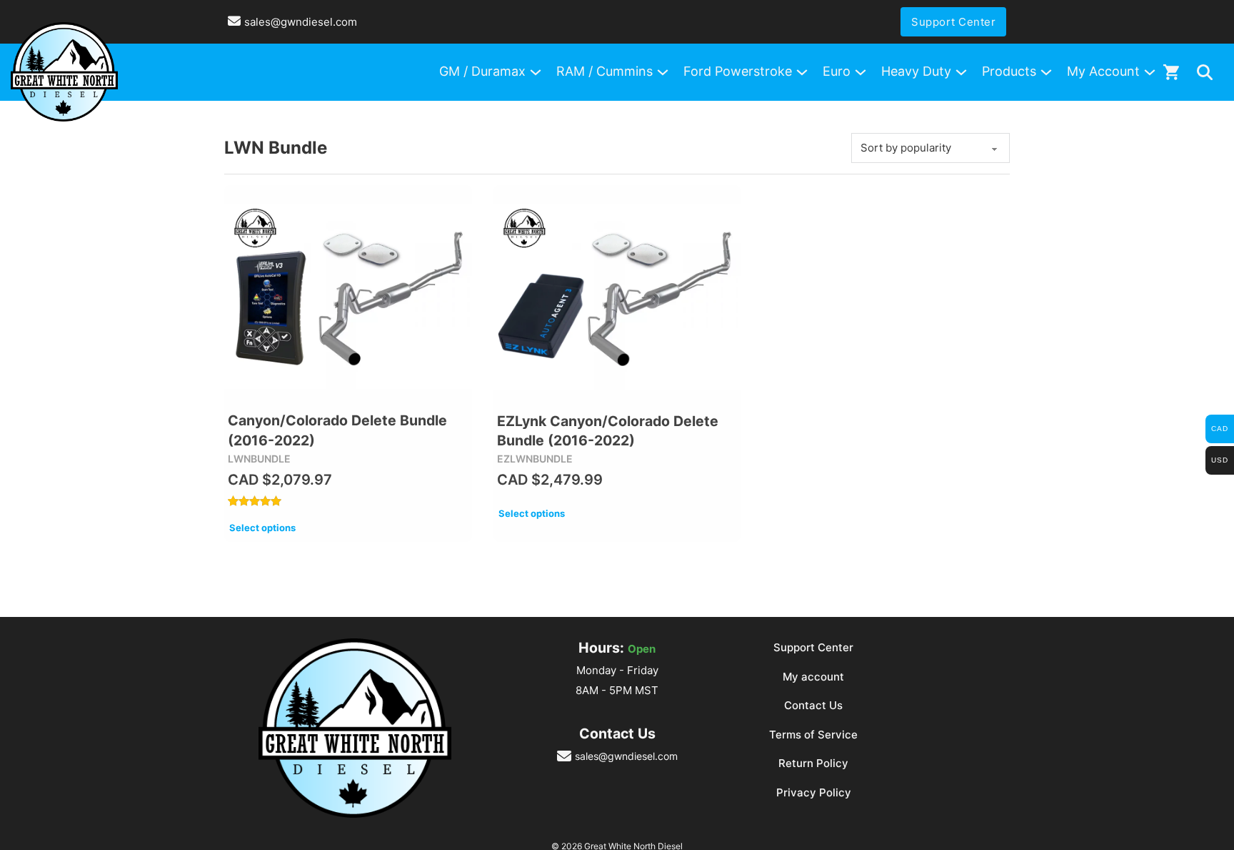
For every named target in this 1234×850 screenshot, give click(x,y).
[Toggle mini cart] (1171, 71)
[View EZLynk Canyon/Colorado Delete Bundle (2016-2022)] (617, 296)
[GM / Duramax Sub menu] (535, 72)
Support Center (953, 22)
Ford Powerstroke (737, 71)
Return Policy (813, 763)
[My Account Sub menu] (1149, 72)
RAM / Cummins (604, 71)
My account (813, 676)
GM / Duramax (482, 71)
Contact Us (813, 705)
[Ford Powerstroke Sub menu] (802, 72)
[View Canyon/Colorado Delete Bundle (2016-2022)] (348, 296)
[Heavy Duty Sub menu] (961, 72)
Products (1009, 71)
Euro (837, 71)
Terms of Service (813, 734)
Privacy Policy (813, 792)
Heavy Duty (916, 71)
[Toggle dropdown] (1205, 72)
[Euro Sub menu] (860, 72)
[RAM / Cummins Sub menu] (662, 72)
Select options (262, 527)
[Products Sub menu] (1046, 72)
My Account (1103, 71)
